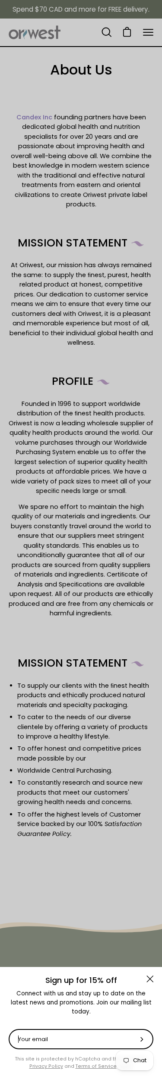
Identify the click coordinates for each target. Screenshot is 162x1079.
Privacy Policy (46, 1066)
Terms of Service (96, 1066)
